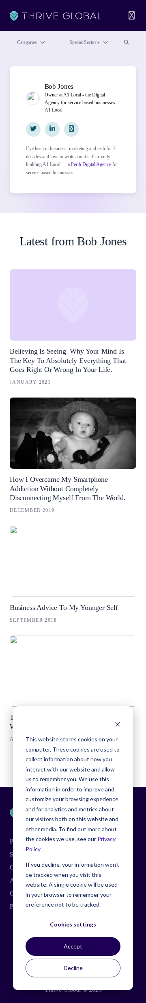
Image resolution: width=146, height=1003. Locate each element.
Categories (27, 42)
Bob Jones (59, 86)
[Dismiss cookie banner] (117, 724)
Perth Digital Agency (91, 164)
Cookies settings (73, 924)
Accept (73, 946)
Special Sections (84, 42)
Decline (73, 967)
